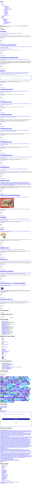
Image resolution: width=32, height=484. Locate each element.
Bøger (2, 5)
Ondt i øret (3, 323)
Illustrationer (5, 20)
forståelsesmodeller (7, 382)
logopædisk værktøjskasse (15, 388)
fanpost (9, 381)
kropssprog (7, 183)
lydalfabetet (2, 390)
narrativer (21, 103)
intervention (11, 33)
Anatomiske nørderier (4, 332)
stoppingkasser (16, 171)
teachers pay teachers (27, 46)
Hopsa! (6, 14)
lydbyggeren (7, 390)
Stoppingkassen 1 (5, 167)
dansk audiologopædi (15, 378)
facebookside (18, 81)
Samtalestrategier (4, 334)
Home (1, 25)
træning (22, 33)
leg (3, 73)
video (27, 400)
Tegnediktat (3, 339)
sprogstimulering (29, 103)
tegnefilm (28, 397)
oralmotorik (2, 391)
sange (6, 394)
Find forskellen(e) (4, 356)
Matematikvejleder (4, 471)
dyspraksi (20, 182)
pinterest (21, 391)
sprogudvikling (15, 184)
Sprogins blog (3, 479)
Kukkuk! (6, 11)
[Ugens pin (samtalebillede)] (2, 343)
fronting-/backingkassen (15, 172)
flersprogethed (16, 381)
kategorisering (25, 385)
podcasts (28, 391)
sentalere (30, 183)
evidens (8, 103)
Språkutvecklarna (4, 478)
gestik (20, 382)
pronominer (22, 393)
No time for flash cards (4, 474)
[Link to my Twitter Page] (3, 406)
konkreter (1, 73)
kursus (24, 387)
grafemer (28, 382)
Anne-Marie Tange (8, 81)
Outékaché (3, 217)
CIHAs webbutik (17, 221)
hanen (6, 384)
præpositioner (11, 73)
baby (11, 182)
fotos (17, 46)
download (13, 46)
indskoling (28, 384)
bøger (12, 182)
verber (13, 400)
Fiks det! (3, 16)
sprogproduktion (2, 231)
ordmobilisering (11, 391)
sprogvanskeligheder (19, 184)
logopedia (26, 388)
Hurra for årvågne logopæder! (8, 44)
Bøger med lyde (5, 10)
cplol (10, 378)
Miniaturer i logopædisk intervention (10, 195)
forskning (15, 116)
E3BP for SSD (4, 329)
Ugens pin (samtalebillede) (5, 344)
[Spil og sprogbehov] (2, 353)
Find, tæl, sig (3, 259)
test (28, 59)
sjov (28, 130)
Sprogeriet (11, 171)
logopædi (12, 183)
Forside (3, 4)
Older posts (2, 312)
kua (21, 387)
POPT (2, 229)
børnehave (2, 378)
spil (17, 33)
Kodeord (2, 70)
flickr (20, 381)
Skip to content (2, 3)
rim (1, 394)
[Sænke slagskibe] (2, 348)
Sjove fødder (6, 12)
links (6, 388)
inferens (2, 385)
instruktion (20, 46)
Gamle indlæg (2, 372)
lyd (14, 183)
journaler (21, 385)
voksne (11, 104)
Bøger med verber (5, 13)
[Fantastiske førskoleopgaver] (5, 351)
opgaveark (19, 390)
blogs (7, 72)
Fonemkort (3, 31)
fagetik (6, 381)
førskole (15, 382)
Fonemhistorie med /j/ (6, 128)
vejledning (7, 47)
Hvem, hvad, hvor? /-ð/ (6, 299)
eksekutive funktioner (24, 182)
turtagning (25, 73)
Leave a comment (2, 55)
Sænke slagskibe (4, 349)
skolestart (18, 394)
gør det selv (11, 249)
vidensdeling (23, 400)
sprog (15, 73)
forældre (14, 72)
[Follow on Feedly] (2, 411)
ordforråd (8, 73)
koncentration (3, 387)
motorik (16, 183)
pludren (25, 183)
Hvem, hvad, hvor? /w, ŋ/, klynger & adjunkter (12, 283)
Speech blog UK (4, 477)
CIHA (2, 468)
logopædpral (15, 33)
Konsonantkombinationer (8, 22)
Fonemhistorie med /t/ (6, 101)
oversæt (15, 391)
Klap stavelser (3, 350)
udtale (4, 47)
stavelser (6, 231)
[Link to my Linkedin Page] (1, 408)
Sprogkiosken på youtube (5, 324)
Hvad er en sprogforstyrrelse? (9, 364)
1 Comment (1, 308)
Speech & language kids (5, 476)
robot (4, 394)
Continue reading (2, 50)
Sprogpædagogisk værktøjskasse (6, 326)
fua (16, 72)
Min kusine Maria (4, 472)
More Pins (2, 461)
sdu (9, 394)
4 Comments (1, 193)
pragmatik (27, 183)
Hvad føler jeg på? (7, 6)
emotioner (28, 182)
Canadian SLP (3, 467)
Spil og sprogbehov (4, 354)
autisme (9, 182)
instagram (5, 385)
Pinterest (3, 18)
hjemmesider (10, 384)
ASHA (3, 466)
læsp (1, 388)
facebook (10, 72)
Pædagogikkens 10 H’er (9, 367)
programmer (13, 393)
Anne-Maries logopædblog (5, 327)
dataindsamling (10, 46)
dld (18, 182)
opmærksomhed (25, 116)
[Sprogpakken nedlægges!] (2, 341)
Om (2, 17)
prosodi (26, 393)
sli (21, 394)
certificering (6, 378)
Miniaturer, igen (4, 247)
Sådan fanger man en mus (8, 9)
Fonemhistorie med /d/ (6, 155)
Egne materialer (4, 15)
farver (12, 381)
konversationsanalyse (3, 183)
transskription (2, 47)
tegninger (19, 33)
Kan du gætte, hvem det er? (8, 8)
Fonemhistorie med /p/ (6, 114)
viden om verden (17, 400)
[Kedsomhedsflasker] (2, 358)
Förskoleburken (4, 469)
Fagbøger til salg (4, 180)
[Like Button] (0, 42)
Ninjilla (3, 473)
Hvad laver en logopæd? (6, 271)
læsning (10, 183)
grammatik (18, 72)
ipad (18, 385)
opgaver (23, 390)
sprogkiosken (2, 91)
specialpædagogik (4, 184)
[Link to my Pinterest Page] (1, 410)
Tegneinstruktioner (5, 23)
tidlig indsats (25, 184)
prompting (18, 393)
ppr (1, 393)
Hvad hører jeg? (7, 7)
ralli (28, 393)
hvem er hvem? (23, 384)
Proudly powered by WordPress (4, 482)
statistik (14, 397)
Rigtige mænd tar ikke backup (5, 331)
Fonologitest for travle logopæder (9, 57)
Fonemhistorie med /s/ (6, 141)
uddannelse (2, 400)
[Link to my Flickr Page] (3, 407)
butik (13, 159)
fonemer (9, 33)
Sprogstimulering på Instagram (5, 333)
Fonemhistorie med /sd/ (6, 89)
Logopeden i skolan (4, 470)
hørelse (14, 384)
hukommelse (21, 72)
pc (18, 391)
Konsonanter (5, 21)
